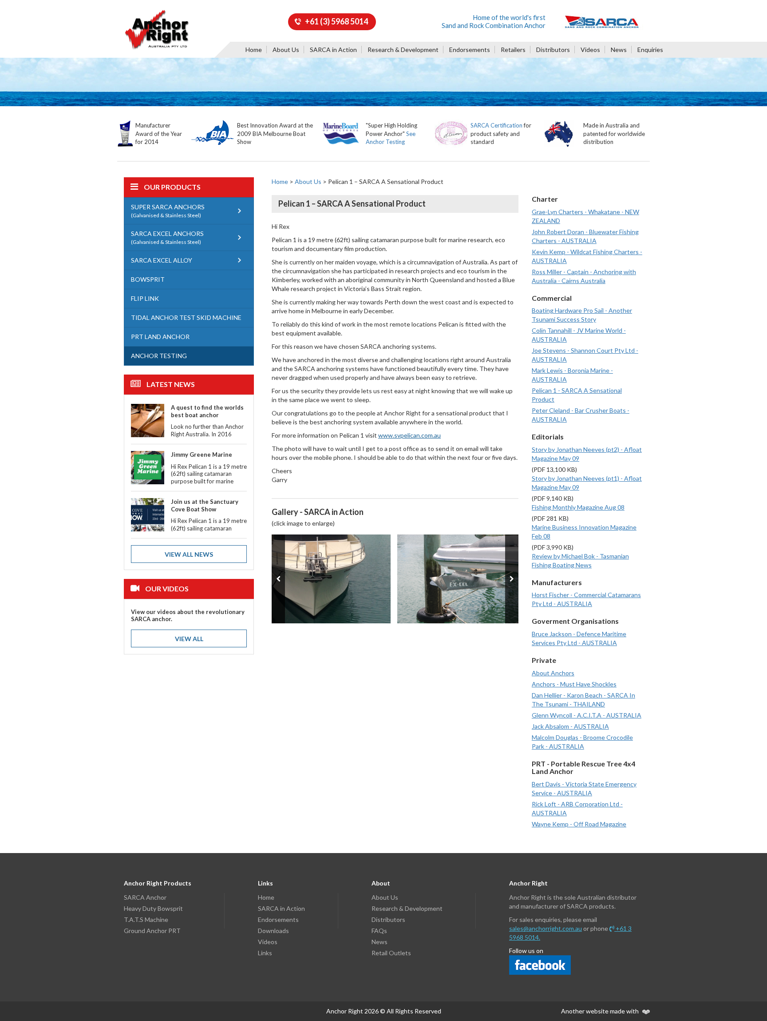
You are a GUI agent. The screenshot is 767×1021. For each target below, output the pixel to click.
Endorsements (469, 49)
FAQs (379, 930)
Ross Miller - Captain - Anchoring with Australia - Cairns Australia (584, 276)
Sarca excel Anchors (167, 237)
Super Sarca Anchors (168, 211)
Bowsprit (148, 279)
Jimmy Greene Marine (201, 454)
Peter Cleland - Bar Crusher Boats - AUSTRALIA (580, 415)
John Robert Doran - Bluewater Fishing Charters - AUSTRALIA (585, 236)
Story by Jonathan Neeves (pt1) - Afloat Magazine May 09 (587, 483)
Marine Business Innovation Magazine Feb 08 (584, 531)
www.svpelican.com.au (409, 435)
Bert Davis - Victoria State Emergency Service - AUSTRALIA (584, 788)
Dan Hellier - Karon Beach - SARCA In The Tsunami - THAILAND (583, 699)
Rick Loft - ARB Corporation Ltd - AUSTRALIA (577, 808)
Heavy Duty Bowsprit (153, 908)
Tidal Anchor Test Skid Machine (186, 317)
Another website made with (600, 1011)
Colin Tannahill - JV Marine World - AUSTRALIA (579, 335)
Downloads (273, 930)
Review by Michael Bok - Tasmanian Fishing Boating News (580, 560)
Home (253, 49)
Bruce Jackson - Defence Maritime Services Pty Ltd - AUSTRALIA (579, 638)
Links (265, 953)
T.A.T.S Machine (146, 919)
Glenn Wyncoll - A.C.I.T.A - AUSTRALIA (586, 715)
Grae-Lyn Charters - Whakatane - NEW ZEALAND (585, 216)
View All (189, 638)
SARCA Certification (496, 125)
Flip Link (145, 298)
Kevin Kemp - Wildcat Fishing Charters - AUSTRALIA (587, 256)
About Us (286, 49)
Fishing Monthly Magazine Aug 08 (578, 507)
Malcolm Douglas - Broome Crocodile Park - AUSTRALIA (582, 742)
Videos (590, 49)
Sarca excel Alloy (161, 260)
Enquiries (650, 49)
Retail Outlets (391, 953)
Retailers (513, 49)
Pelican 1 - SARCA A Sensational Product (577, 395)
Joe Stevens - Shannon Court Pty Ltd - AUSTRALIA (585, 355)
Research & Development (403, 49)
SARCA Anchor (145, 897)
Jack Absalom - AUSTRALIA (570, 726)
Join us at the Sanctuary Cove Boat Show (204, 505)
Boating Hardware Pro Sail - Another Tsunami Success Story (582, 315)
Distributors (553, 49)
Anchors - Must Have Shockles (574, 684)
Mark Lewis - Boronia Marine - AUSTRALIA (572, 375)
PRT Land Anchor (160, 336)
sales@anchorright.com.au (545, 928)
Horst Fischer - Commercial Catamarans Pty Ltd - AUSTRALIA (586, 599)
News (619, 49)
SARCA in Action (333, 49)
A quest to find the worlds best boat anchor (207, 411)
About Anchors (553, 673)
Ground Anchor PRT (152, 930)
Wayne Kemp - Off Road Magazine (579, 824)
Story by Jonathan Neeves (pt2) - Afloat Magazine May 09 (587, 454)
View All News (189, 554)
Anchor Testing (159, 355)
